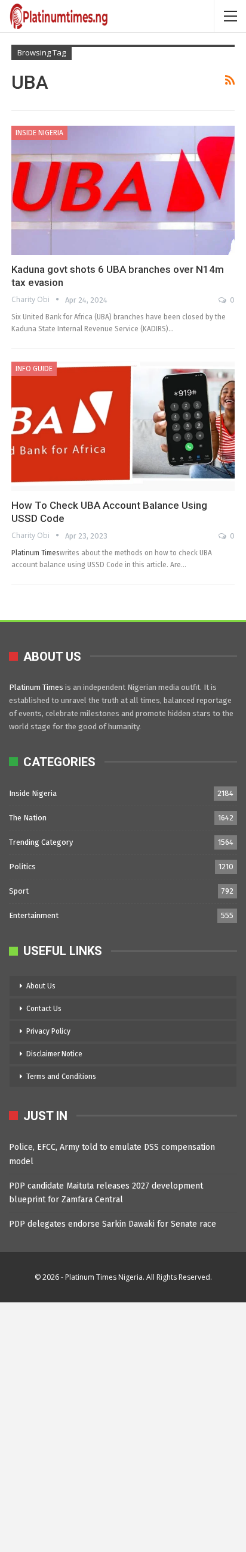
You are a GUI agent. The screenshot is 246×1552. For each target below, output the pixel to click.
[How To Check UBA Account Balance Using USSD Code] (123, 426)
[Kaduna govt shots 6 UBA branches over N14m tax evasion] (123, 190)
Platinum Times (35, 552)
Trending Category (41, 842)
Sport (19, 891)
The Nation (28, 817)
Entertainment (34, 915)
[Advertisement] (123, 1425)
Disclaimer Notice (54, 1054)
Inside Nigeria (39, 133)
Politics (22, 866)
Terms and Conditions (61, 1076)
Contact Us (43, 1008)
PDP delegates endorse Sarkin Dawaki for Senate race (112, 1224)
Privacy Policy (48, 1031)
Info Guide (34, 369)
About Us (41, 986)
